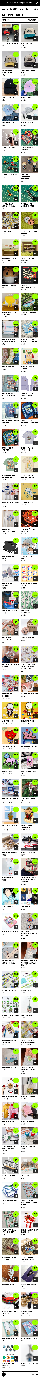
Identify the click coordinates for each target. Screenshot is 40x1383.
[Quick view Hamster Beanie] (35, 1116)
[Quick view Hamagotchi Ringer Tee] (16, 497)
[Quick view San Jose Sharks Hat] (35, 38)
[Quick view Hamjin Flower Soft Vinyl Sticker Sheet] (35, 1196)
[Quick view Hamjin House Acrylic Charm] (35, 1252)
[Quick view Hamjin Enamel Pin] (16, 1091)
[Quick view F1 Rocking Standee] (16, 38)
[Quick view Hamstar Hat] (35, 93)
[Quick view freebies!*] (35, 1171)
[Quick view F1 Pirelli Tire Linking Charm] (35, 199)
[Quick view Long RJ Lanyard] (16, 1196)
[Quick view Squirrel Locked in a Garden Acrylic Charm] (35, 956)
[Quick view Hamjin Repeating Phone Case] (16, 1035)
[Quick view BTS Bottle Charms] (16, 1010)
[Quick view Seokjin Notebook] (35, 1333)
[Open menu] (3, 9)
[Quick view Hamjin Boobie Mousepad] (16, 633)
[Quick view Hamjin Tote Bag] (35, 1091)
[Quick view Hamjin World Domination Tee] (35, 470)
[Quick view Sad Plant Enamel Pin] (16, 820)
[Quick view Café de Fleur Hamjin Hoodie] (35, 389)
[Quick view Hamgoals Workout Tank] (16, 524)
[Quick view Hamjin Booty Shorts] (16, 551)
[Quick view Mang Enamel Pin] (16, 766)
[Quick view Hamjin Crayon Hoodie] (35, 362)
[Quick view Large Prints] (16, 902)
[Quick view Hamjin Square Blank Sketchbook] (35, 334)
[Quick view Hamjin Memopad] (16, 1333)
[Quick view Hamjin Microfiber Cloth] (35, 578)
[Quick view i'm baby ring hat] (16, 93)
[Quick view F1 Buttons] (16, 226)
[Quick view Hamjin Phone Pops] (16, 847)
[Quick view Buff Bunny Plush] (16, 606)
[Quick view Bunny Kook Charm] (35, 1358)
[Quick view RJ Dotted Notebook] (35, 606)
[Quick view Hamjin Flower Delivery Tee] (16, 470)
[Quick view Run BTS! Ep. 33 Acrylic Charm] (16, 956)
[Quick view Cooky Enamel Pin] (35, 741)
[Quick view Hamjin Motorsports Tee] (35, 280)
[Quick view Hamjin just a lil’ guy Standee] (16, 253)
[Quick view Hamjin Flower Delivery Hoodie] (16, 389)
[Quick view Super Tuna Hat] (16, 118)
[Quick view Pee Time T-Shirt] (35, 497)
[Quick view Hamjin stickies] (16, 1279)
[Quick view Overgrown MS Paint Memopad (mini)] (16, 1142)
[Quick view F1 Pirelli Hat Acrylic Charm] (16, 199)
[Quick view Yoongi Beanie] (35, 118)
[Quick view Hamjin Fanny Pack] (35, 307)
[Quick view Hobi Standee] (16, 873)
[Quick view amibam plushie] (16, 143)
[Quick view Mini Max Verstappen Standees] (35, 170)
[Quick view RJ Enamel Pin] (16, 716)
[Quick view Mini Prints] (35, 902)
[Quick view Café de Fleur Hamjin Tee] (35, 443)
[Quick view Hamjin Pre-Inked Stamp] (35, 1142)
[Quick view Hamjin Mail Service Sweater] (16, 416)
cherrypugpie (17, 8)
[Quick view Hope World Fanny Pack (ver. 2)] (16, 1306)
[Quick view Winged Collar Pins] (35, 689)
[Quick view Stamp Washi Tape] (16, 985)
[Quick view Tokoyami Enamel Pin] (35, 1279)
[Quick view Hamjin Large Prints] (35, 551)
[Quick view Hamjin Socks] (16, 362)
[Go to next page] (37, 1374)
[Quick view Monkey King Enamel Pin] (35, 820)
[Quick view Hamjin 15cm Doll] (16, 280)
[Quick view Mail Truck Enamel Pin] (16, 793)
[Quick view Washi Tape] (35, 985)
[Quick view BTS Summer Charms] (16, 689)
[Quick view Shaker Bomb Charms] (35, 1306)
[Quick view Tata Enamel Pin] (16, 741)
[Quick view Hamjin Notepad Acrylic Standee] (16, 334)
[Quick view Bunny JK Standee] (35, 847)
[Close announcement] (37, 3)
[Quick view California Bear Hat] (35, 65)
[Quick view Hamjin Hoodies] (16, 1116)
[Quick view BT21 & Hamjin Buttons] (16, 1358)
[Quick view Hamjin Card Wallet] (16, 578)
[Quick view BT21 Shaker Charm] (16, 927)
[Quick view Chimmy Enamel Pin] (35, 716)
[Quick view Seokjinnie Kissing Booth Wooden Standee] (35, 873)
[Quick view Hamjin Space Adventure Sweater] (35, 416)
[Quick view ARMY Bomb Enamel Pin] (35, 766)
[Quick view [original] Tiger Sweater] (35, 524)
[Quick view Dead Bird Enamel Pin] (35, 793)
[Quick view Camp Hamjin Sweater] (16, 443)
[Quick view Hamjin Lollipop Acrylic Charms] (35, 1035)
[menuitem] (20, 20)
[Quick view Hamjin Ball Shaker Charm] (16, 660)
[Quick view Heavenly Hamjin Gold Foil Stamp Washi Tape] (35, 660)
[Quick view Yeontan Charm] (35, 1010)
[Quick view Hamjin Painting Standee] (35, 253)
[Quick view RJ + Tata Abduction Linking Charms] (35, 927)
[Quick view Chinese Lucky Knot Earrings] (35, 1225)
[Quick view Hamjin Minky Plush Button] (35, 226)
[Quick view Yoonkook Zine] (16, 1171)
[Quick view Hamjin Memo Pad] (16, 1062)
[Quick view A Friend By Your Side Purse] (16, 307)
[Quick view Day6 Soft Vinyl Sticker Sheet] (16, 1225)
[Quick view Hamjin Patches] (16, 1252)
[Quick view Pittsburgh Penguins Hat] (16, 65)
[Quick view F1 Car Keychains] (16, 170)
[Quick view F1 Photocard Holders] (35, 143)
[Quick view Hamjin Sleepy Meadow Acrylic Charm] (35, 1062)
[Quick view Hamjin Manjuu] (35, 633)
